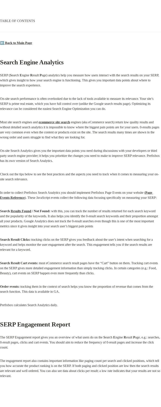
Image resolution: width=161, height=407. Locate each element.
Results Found (21, 211)
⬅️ (16, 43)
